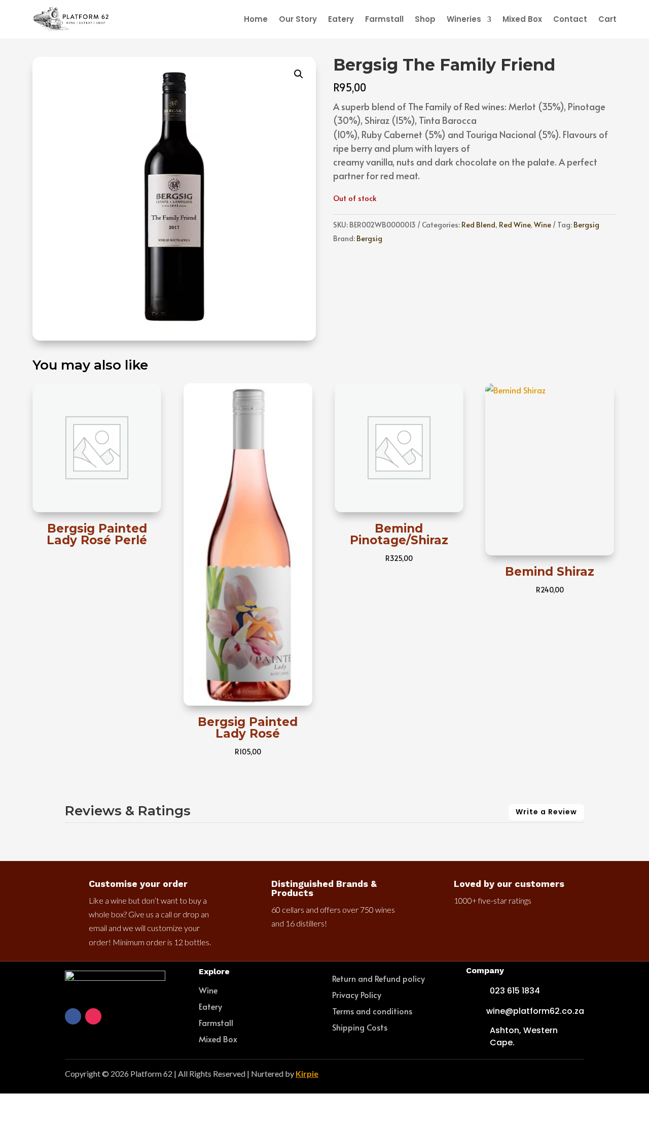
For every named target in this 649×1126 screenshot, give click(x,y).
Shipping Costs (359, 1027)
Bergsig (586, 224)
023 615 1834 (515, 991)
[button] (299, 74)
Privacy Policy (356, 994)
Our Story (298, 19)
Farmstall (384, 19)
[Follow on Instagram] (93, 1016)
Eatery (341, 19)
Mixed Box (522, 19)
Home (256, 19)
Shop (425, 19)
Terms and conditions (372, 1010)
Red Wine (514, 224)
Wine (542, 224)
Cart (607, 19)
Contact (570, 19)
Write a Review (546, 812)
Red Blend (478, 224)
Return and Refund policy (378, 978)
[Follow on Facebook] (73, 1016)
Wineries (464, 19)
